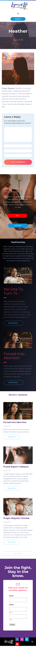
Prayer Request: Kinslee (16, 518)
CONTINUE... (13, 323)
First (10, 612)
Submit (12, 624)
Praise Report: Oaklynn (16, 466)
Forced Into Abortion (14, 422)
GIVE (17, 215)
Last (10, 619)
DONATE (18, 19)
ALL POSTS (18, 553)
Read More (11, 437)
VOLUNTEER (18, 225)
